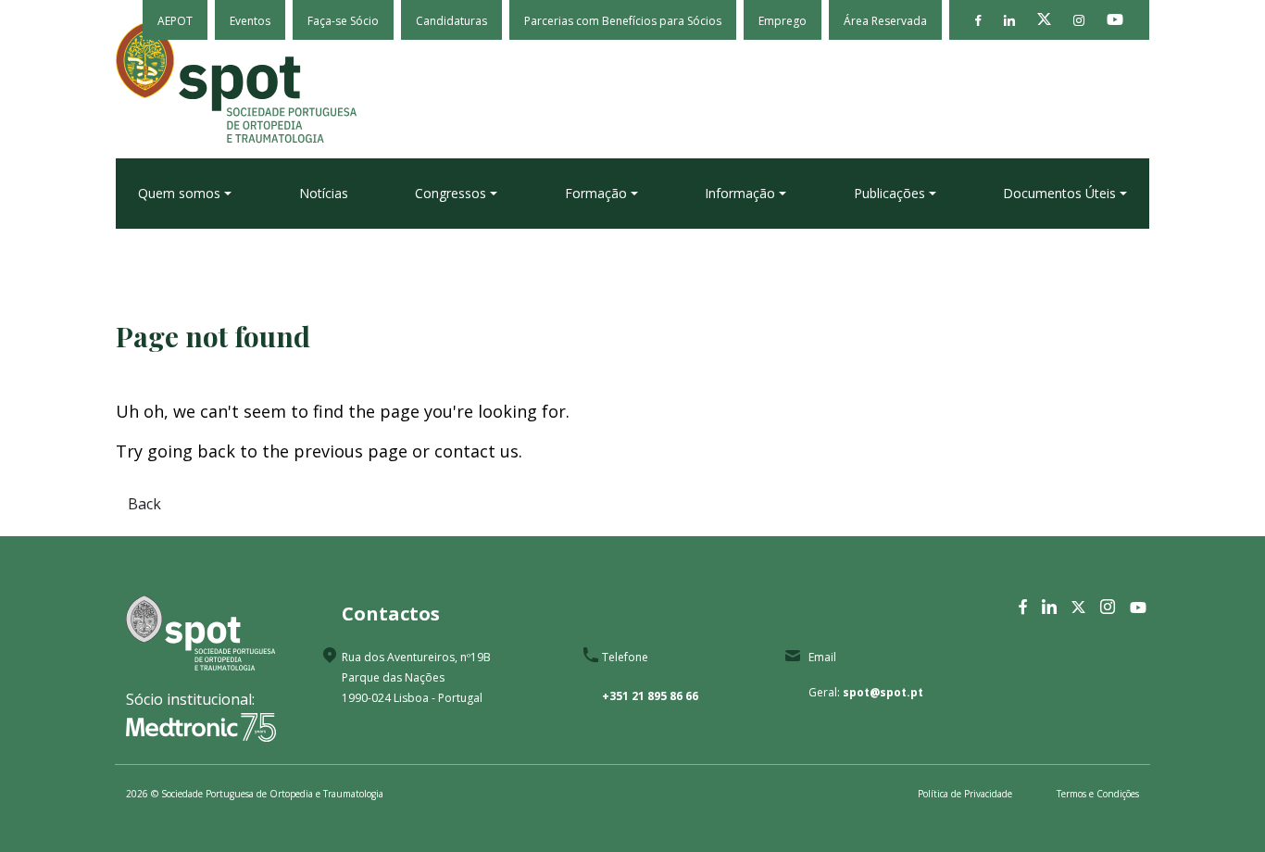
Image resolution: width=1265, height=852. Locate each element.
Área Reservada (885, 21)
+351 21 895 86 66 (650, 696)
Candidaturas (451, 21)
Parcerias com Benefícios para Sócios (622, 21)
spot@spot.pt (883, 692)
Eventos (250, 21)
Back (144, 504)
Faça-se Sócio (343, 21)
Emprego (782, 21)
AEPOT (175, 21)
